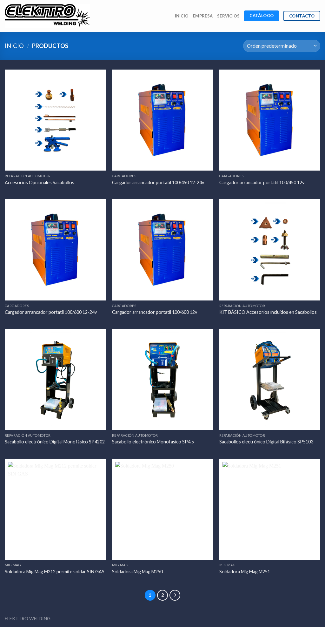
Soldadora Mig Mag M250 (137, 571)
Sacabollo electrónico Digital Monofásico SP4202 (55, 441)
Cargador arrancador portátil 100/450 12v (261, 182)
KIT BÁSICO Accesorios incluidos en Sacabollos (268, 312)
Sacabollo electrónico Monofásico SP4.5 (153, 441)
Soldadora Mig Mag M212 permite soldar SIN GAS (54, 571)
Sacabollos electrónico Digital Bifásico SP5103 (266, 441)
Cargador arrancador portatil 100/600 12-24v (51, 312)
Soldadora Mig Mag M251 (244, 571)
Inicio (182, 15)
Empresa (203, 15)
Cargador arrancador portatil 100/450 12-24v (158, 182)
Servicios (228, 15)
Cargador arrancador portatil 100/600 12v (154, 312)
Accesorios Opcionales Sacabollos (39, 182)
